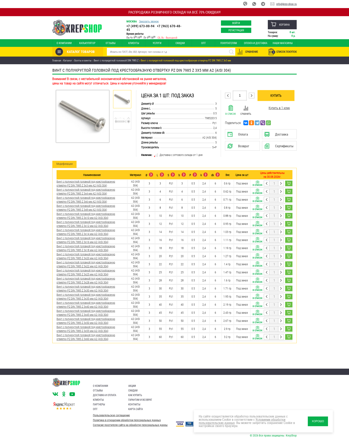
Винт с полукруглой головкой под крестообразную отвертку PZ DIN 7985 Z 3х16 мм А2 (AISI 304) (86, 240)
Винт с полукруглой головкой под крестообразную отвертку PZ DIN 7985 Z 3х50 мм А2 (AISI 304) (86, 321)
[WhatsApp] (268, 122)
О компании (64, 43)
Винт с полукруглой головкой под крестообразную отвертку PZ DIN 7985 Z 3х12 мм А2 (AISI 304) (86, 224)
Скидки (180, 43)
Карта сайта (135, 409)
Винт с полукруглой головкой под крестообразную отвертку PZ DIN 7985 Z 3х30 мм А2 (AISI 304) (86, 288)
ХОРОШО (318, 421)
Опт (203, 43)
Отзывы (111, 43)
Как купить (135, 395)
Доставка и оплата (104, 395)
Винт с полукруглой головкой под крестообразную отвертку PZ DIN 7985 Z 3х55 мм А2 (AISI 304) (86, 329)
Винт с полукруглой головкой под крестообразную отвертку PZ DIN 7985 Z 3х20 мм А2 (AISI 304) (86, 256)
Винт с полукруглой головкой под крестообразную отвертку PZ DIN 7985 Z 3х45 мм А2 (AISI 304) (86, 313)
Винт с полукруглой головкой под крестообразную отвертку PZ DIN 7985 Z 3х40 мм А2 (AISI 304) (86, 304)
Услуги (157, 43)
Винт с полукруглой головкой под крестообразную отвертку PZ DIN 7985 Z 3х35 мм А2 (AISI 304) (86, 296)
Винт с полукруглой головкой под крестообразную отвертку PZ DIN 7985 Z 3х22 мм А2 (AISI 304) (86, 264)
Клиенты (133, 43)
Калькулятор (87, 43)
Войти (236, 23)
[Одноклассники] (251, 122)
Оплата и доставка (255, 43)
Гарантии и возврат (140, 400)
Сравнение (251, 52)
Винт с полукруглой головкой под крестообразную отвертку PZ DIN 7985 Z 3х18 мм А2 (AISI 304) (86, 248)
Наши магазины (283, 43)
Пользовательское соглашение (111, 415)
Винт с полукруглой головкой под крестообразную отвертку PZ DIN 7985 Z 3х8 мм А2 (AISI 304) (86, 207)
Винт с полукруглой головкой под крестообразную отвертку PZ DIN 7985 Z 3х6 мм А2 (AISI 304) (86, 199)
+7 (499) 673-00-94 (140, 26)
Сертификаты (279, 147)
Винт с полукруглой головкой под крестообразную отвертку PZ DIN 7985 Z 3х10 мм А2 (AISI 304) (86, 216)
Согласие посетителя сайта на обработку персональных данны (130, 425)
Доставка (279, 135)
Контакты (134, 404)
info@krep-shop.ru (286, 4)
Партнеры (99, 404)
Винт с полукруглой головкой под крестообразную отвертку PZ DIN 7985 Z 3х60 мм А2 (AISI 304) (86, 337)
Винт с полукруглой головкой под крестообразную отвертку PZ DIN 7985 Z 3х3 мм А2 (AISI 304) (86, 183)
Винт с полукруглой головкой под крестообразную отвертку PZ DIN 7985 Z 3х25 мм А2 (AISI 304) (86, 272)
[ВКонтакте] (245, 122)
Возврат (239, 147)
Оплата (241, 135)
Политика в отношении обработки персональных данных (127, 420)
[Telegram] (257, 122)
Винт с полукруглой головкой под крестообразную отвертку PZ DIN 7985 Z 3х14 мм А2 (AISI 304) (86, 232)
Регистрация (236, 30)
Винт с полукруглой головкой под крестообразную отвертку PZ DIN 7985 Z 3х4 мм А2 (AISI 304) (86, 191)
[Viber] (262, 122)
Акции (132, 386)
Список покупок (285, 52)
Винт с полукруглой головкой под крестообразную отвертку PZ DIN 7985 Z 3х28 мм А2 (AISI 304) (86, 280)
